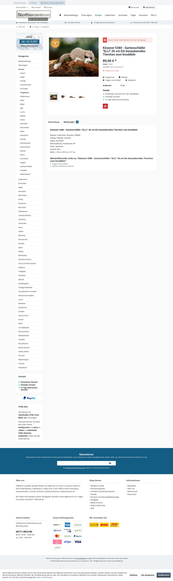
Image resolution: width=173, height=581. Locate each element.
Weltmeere (22, 255)
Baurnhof (22, 207)
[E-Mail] (105, 106)
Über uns (131, 488)
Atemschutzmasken (26, 295)
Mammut (22, 235)
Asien (20, 227)
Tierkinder (22, 223)
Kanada (21, 243)
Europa (21, 69)
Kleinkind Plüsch (24, 259)
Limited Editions (24, 215)
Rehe (22, 131)
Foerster (21, 355)
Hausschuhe (23, 315)
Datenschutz (132, 491)
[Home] (60, 15)
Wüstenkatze (25, 143)
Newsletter (131, 486)
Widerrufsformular (98, 505)
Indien (20, 231)
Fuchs (22, 120)
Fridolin (21, 311)
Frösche (21, 363)
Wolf (22, 100)
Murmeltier (24, 127)
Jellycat (21, 279)
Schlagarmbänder (25, 287)
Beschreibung (53, 122)
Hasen (22, 73)
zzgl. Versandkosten (116, 67)
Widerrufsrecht (97, 502)
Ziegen (23, 162)
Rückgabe (94, 500)
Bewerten (132, 80)
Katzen (23, 151)
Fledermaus (25, 96)
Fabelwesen (23, 211)
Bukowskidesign (24, 61)
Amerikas (22, 219)
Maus (22, 155)
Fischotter (24, 89)
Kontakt (94, 494)
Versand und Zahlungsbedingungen (105, 497)
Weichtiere (22, 195)
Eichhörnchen (25, 85)
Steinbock (24, 135)
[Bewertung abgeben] (128, 57)
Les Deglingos (23, 327)
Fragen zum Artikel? (113, 80)
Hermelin (24, 123)
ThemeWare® (118, 561)
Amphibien (22, 367)
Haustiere (22, 191)
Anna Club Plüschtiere (27, 263)
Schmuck (33, 3)
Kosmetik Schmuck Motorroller (52, 3)
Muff (20, 323)
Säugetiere (24, 92)
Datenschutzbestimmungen (75, 468)
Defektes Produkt (97, 486)
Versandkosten (81, 558)
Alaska (20, 251)
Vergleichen (110, 77)
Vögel (22, 77)
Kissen (21, 319)
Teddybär (22, 271)
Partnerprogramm (98, 488)
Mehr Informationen (45, 577)
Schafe (23, 81)
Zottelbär (22, 275)
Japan (20, 247)
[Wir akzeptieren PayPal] (29, 398)
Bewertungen (71, 122)
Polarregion (22, 65)
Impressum (131, 494)
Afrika (20, 199)
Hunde (23, 139)
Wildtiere (22, 303)
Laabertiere (22, 179)
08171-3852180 (24, 531)
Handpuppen (23, 283)
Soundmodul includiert (27, 291)
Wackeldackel (23, 335)
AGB (92, 508)
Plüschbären (23, 343)
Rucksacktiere (23, 331)
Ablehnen (133, 575)
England (21, 267)
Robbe (22, 116)
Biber (22, 104)
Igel (21, 108)
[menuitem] (149, 7)
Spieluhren (22, 307)
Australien (22, 183)
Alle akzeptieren (147, 575)
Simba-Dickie (23, 351)
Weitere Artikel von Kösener (63, 166)
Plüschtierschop (20, 3)
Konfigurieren (163, 575)
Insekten (23, 170)
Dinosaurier (23, 239)
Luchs (22, 112)
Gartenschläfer (26, 166)
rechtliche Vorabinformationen (103, 491)
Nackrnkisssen (24, 347)
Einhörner (22, 203)
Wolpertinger (23, 359)
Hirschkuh (24, 158)
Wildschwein (25, 174)
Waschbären (25, 147)
